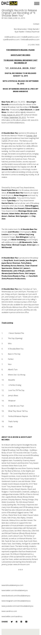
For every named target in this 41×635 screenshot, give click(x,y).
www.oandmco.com (9, 611)
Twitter (12, 621)
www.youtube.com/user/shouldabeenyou (17, 606)
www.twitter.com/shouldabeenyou (15, 590)
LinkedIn (21, 621)
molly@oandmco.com (29, 37)
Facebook (16, 621)
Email (26, 621)
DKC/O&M (9, 3)
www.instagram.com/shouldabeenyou (16, 601)
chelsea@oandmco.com (30, 39)
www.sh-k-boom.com (21, 564)
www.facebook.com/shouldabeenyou (16, 595)
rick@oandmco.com (12, 37)
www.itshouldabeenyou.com (12, 585)
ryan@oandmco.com (11, 39)
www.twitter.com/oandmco (12, 616)
